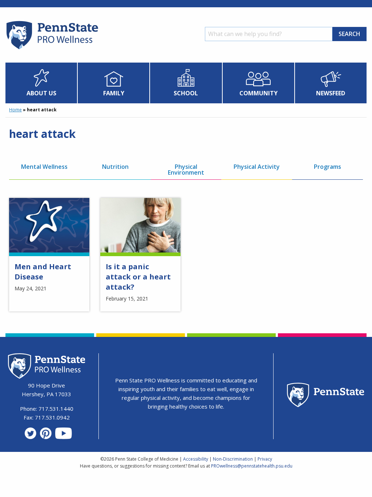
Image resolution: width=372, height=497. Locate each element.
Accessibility (195, 459)
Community (258, 93)
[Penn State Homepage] (325, 396)
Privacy (265, 459)
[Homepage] (51, 49)
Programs (327, 167)
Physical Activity (257, 167)
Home (15, 110)
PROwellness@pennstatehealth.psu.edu (251, 466)
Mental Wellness (44, 167)
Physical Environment (186, 169)
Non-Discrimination (233, 459)
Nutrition (115, 167)
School (186, 93)
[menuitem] (41, 83)
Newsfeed (330, 93)
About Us (41, 93)
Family (113, 93)
